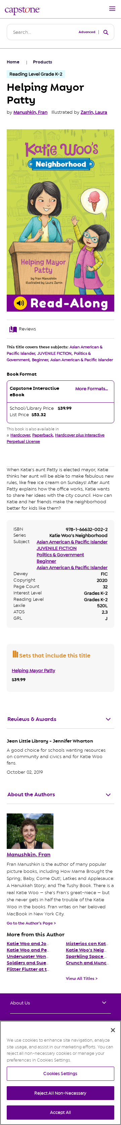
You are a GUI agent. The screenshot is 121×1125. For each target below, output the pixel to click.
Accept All (60, 1112)
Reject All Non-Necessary (60, 1093)
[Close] (113, 1030)
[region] (60, 1073)
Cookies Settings (60, 1073)
